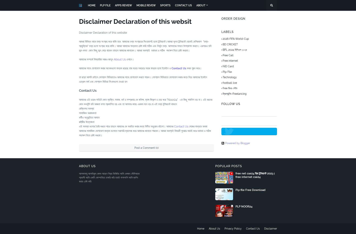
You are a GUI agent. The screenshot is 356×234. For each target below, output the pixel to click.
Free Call (228, 55)
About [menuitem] (200, 5)
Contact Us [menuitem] (183, 5)
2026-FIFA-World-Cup (236, 38)
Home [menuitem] (91, 5)
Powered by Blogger (237, 143)
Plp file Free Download (250, 190)
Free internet (230, 60)
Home (200, 228)
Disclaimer (270, 228)
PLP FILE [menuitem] (105, 5)
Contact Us (179, 68)
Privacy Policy (233, 228)
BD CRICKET (230, 44)
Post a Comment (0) (146, 147)
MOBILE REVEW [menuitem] (146, 5)
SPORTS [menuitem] (165, 5)
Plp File (227, 71)
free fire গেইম (230, 88)
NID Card (228, 66)
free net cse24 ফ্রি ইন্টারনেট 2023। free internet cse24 (255, 175)
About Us (120, 59)
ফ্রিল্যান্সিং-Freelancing (235, 93)
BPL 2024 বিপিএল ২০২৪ (235, 49)
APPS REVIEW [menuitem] (123, 5)
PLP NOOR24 (243, 206)
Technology (230, 77)
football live (230, 82)
